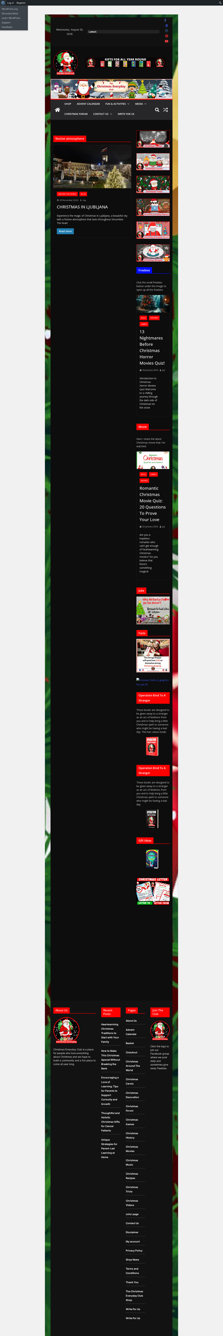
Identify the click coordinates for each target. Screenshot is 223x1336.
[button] (128, 103)
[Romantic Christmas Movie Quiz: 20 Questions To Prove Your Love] (153, 460)
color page (132, 1214)
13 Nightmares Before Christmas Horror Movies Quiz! (152, 347)
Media (139, 103)
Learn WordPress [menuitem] (11, 18)
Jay (84, 200)
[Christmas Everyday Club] (57, 110)
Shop (67, 103)
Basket (130, 1043)
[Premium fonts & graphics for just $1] (153, 680)
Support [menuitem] (6, 22)
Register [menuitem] (21, 2)
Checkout (131, 1052)
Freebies (154, 318)
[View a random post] (165, 110)
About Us (131, 1020)
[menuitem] (3, 3)
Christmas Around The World (133, 1066)
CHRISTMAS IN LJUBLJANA (82, 207)
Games (144, 324)
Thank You (132, 1282)
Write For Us (126, 114)
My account (133, 1241)
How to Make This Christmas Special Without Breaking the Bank (110, 1059)
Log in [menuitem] (10, 2)
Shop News (132, 1259)
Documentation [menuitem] (10, 13)
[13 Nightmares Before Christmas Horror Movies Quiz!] (153, 304)
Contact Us (100, 114)
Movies (144, 480)
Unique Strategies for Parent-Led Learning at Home (109, 1148)
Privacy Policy (134, 1250)
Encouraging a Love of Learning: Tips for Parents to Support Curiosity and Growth (110, 1090)
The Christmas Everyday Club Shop (134, 1295)
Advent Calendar (88, 103)
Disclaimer (132, 1232)
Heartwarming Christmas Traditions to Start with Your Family (110, 1033)
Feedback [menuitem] (7, 27)
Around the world (67, 194)
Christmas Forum (76, 114)
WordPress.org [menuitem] (10, 8)
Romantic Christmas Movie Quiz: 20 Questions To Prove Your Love (153, 503)
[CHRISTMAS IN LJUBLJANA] (92, 166)
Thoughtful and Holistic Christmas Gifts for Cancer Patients (110, 1122)
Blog (83, 194)
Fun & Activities (115, 103)
